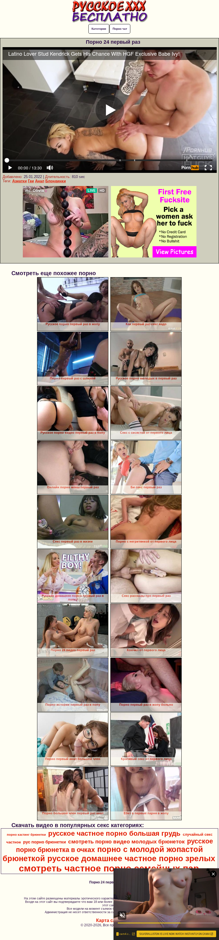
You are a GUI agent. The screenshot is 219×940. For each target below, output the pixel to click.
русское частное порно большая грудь (114, 833)
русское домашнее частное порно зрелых (131, 858)
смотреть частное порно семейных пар (109, 868)
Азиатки (19, 181)
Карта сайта (109, 920)
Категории (99, 28)
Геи (31, 181)
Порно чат (120, 28)
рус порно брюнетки (44, 842)
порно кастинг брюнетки (26, 834)
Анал (39, 181)
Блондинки (55, 181)
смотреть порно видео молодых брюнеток (126, 842)
